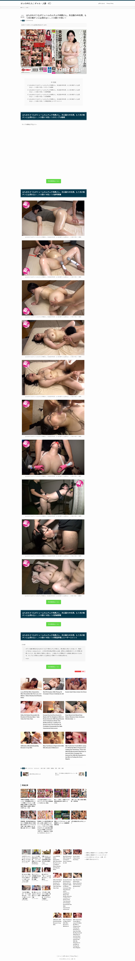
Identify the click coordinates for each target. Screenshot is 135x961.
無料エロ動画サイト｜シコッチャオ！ (97, 855)
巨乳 (56, 768)
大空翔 (48, 768)
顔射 (63, 768)
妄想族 (52, 768)
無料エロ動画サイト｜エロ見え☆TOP (97, 852)
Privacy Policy (73, 956)
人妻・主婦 (43, 768)
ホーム (59, 956)
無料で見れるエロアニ (92, 859)
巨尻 (59, 768)
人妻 (23, 20)
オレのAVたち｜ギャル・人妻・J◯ (36, 3)
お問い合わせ (66, 956)
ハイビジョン (30, 768)
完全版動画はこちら (53, 181)
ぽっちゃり (36, 768)
